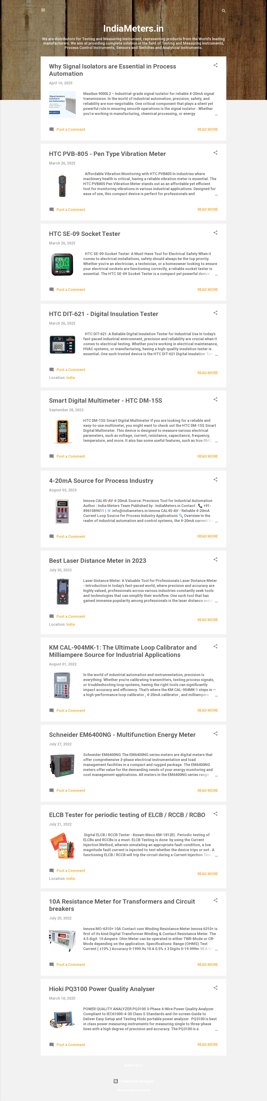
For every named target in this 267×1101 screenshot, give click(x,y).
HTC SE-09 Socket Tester (84, 233)
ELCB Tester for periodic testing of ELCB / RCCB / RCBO (127, 814)
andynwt (145, 1090)
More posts (133, 1065)
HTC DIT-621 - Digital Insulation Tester (103, 314)
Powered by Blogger (136, 1081)
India (70, 377)
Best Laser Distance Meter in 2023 (97, 560)
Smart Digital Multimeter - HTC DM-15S (105, 400)
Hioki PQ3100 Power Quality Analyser (102, 989)
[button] (215, 66)
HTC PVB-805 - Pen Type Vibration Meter (107, 153)
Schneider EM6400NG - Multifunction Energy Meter (122, 734)
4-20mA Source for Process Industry (101, 480)
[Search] (223, 11)
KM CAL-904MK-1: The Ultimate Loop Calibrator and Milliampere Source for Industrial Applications (123, 651)
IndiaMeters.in (133, 28)
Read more (208, 129)
